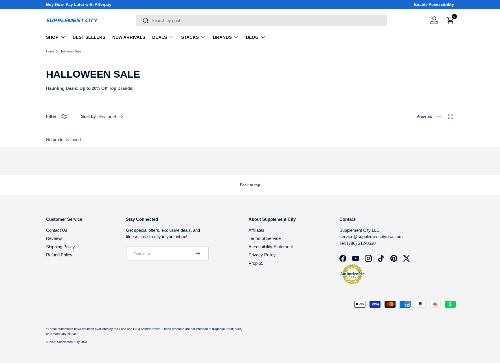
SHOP (52, 37)
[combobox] (261, 20)
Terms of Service (265, 238)
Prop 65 (256, 263)
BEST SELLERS (89, 37)
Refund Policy (59, 254)
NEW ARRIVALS (128, 37)
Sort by (88, 116)
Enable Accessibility (434, 4)
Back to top (250, 185)
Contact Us (56, 230)
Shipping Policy (60, 246)
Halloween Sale (70, 51)
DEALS (159, 37)
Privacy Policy (262, 254)
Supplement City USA (72, 342)
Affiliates (256, 230)
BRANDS (222, 37)
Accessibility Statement (271, 246)
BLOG (252, 37)
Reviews (54, 238)
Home (50, 51)
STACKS (190, 37)
